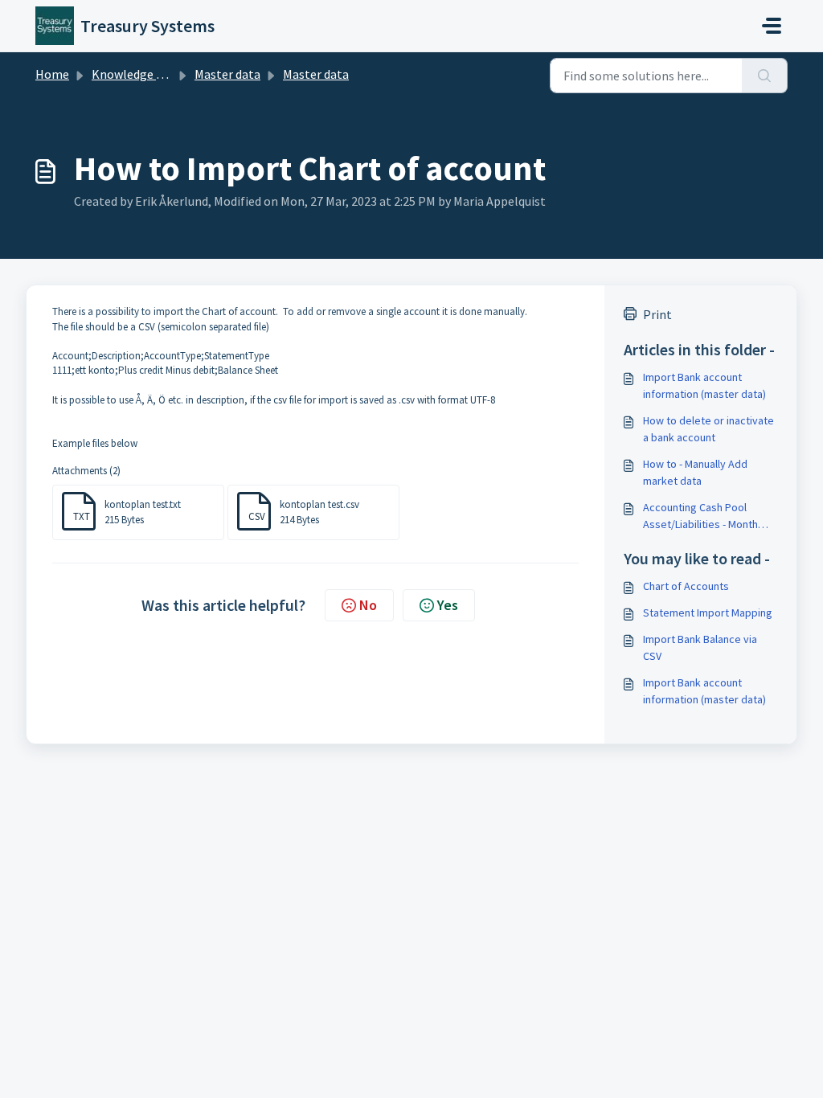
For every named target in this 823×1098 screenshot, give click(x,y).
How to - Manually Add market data (695, 472)
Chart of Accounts (686, 586)
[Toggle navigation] (771, 25)
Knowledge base (137, 74)
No (368, 605)
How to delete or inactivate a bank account (708, 429)
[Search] (765, 75)
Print (657, 314)
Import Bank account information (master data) (704, 385)
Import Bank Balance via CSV (700, 647)
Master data (227, 74)
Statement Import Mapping (707, 612)
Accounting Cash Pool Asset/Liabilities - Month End (700, 516)
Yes (447, 605)
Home (52, 74)
